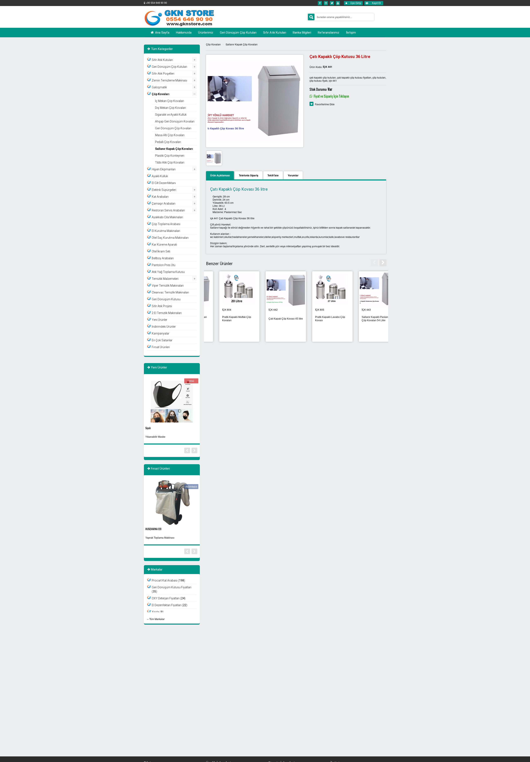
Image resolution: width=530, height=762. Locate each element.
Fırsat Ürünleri (161, 347)
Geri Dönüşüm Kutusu (166, 299)
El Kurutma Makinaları (166, 231)
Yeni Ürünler (159, 319)
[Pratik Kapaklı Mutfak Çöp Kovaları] (366, 290)
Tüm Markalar (157, 619)
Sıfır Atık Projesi (162, 306)
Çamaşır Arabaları (163, 203)
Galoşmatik (159, 87)
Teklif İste (273, 175)
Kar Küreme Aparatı (164, 244)
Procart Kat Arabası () (168, 580)
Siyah (148, 428)
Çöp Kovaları (213, 44)
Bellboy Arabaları (163, 258)
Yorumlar (293, 175)
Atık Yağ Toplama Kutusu (168, 272)
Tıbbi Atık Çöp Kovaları (169, 162)
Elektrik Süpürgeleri (164, 189)
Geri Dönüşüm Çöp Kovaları (173, 128)
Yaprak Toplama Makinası (159, 537)
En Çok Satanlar (162, 340)
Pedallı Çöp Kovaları (168, 142)
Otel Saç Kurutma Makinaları (170, 237)
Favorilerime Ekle (325, 104)
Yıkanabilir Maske (155, 436)
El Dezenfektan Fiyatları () (169, 605)
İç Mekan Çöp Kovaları (169, 101)
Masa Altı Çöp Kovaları (169, 135)
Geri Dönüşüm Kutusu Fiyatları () (171, 589)
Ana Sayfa (161, 32)
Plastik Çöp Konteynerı (169, 155)
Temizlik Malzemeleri (165, 278)
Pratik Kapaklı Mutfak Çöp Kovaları (362, 319)
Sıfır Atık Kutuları (162, 60)
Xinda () (158, 612)
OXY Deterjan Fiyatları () (169, 598)
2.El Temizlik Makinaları (167, 313)
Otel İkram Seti (161, 251)
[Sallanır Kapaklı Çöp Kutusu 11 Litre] (226, 290)
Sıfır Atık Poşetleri (163, 73)
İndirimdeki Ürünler (164, 326)
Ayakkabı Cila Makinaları (167, 217)
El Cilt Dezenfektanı (164, 183)
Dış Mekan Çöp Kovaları (170, 107)
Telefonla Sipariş (248, 175)
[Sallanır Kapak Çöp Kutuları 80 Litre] (319, 290)
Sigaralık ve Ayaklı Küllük (171, 114)
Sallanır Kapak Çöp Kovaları (242, 44)
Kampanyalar (160, 333)
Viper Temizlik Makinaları (168, 285)
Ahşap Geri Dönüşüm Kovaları (174, 121)
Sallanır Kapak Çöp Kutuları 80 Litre (317, 319)
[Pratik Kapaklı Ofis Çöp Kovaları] (273, 290)
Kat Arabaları (160, 196)
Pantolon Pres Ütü (163, 265)
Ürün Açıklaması (220, 175)
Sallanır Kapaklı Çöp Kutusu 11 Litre (225, 319)
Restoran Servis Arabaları (168, 210)
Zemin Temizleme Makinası (169, 80)
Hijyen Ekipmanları (164, 169)
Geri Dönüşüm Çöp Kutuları (169, 66)
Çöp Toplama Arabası (166, 224)
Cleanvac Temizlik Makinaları (170, 292)
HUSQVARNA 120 (153, 529)
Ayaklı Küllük (160, 176)
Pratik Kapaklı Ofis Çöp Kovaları (268, 319)
